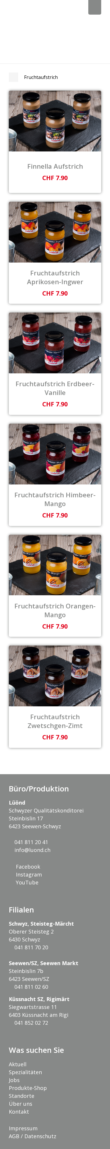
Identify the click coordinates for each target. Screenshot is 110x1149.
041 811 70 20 (30, 947)
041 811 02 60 (30, 986)
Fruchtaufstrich (41, 77)
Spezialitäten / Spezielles (13, 77)
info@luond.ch (31, 849)
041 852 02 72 (30, 1022)
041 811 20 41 (30, 842)
